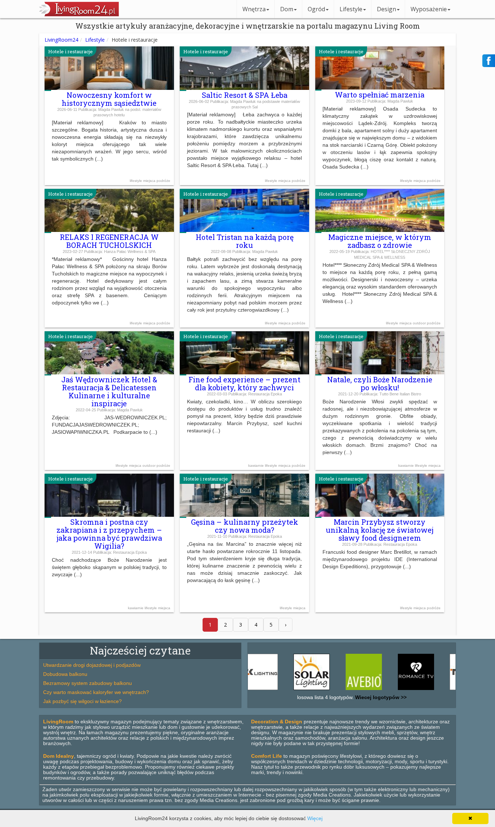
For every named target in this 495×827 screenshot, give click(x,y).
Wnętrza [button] (254, 9)
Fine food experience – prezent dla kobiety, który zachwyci (244, 383)
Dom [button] (286, 9)
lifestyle (136, 181)
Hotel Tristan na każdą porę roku (245, 241)
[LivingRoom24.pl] (79, 14)
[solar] (295, 690)
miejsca (150, 181)
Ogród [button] (316, 9)
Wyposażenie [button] (429, 9)
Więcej (315, 818)
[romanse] (399, 690)
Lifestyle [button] (351, 9)
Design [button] (386, 9)
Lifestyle (95, 39)
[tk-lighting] (451, 690)
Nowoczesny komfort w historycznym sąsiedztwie (109, 99)
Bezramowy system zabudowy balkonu (87, 683)
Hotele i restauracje (70, 51)
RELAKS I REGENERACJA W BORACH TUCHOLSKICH (109, 241)
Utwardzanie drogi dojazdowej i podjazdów (92, 665)
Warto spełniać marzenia (379, 94)
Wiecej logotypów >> (380, 697)
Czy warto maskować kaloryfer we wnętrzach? (96, 692)
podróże (163, 181)
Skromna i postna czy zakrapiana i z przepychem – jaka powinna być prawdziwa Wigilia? (109, 533)
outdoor (420, 323)
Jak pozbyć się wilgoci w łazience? (82, 701)
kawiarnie (256, 465)
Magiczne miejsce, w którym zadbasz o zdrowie (379, 241)
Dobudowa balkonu (65, 674)
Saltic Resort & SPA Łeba (244, 95)
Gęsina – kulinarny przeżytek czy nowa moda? (244, 526)
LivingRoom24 (61, 39)
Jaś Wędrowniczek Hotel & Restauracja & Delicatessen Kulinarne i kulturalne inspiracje (109, 391)
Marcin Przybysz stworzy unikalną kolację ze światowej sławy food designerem (379, 530)
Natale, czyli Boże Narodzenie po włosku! (379, 383)
